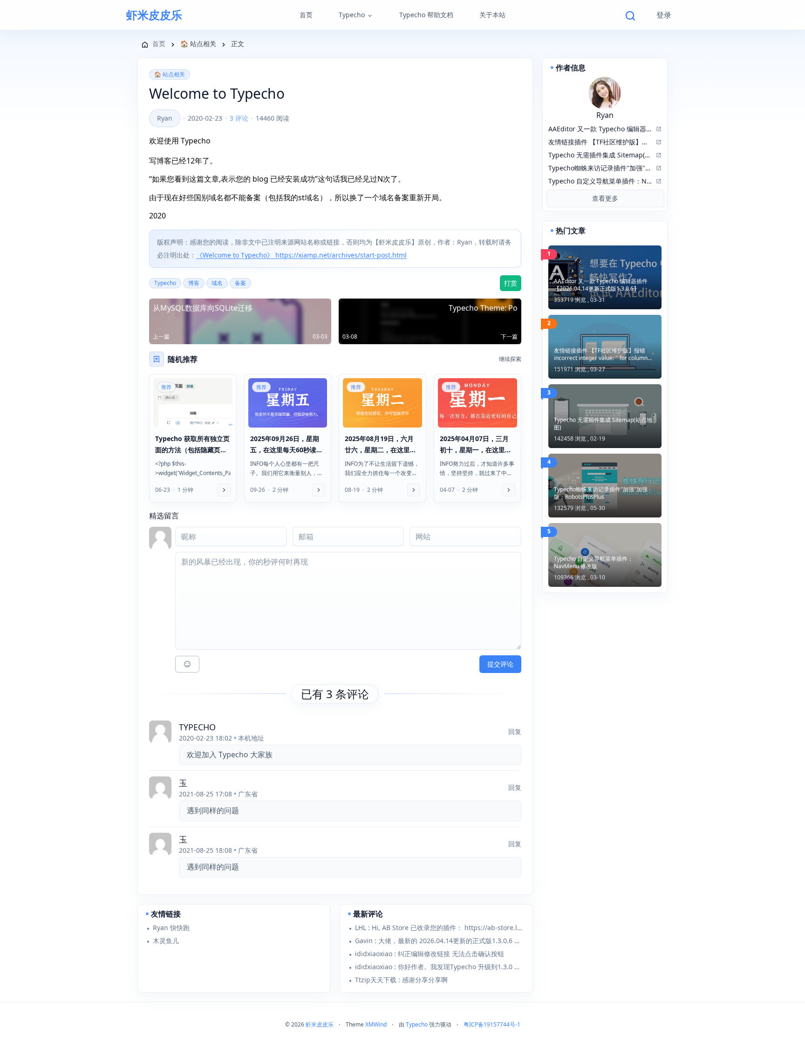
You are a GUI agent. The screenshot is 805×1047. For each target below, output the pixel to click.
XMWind (376, 1024)
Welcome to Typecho (217, 93)
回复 (514, 731)
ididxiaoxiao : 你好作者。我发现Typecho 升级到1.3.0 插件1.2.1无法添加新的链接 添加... (440, 966)
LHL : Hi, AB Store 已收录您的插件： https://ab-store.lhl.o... (440, 927)
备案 (240, 283)
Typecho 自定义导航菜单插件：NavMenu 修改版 (593, 562)
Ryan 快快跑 (171, 927)
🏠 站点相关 (169, 74)
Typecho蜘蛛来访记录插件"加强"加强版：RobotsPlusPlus (601, 493)
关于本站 (492, 14)
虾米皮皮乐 (154, 14)
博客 (193, 283)
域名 (217, 283)
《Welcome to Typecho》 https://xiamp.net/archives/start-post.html (301, 255)
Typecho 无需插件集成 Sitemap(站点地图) (603, 423)
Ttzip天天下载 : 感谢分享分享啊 (401, 979)
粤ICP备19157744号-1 (492, 1024)
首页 (306, 14)
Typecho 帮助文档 (426, 14)
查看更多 (605, 198)
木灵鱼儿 (166, 940)
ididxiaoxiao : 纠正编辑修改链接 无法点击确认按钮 (429, 953)
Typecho (352, 14)
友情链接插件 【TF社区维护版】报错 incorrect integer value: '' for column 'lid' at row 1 (601, 354)
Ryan (164, 118)
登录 (663, 15)
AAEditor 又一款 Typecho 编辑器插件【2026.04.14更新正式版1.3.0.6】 (601, 285)
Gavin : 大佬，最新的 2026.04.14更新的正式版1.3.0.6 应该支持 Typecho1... (440, 940)
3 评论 (239, 118)
